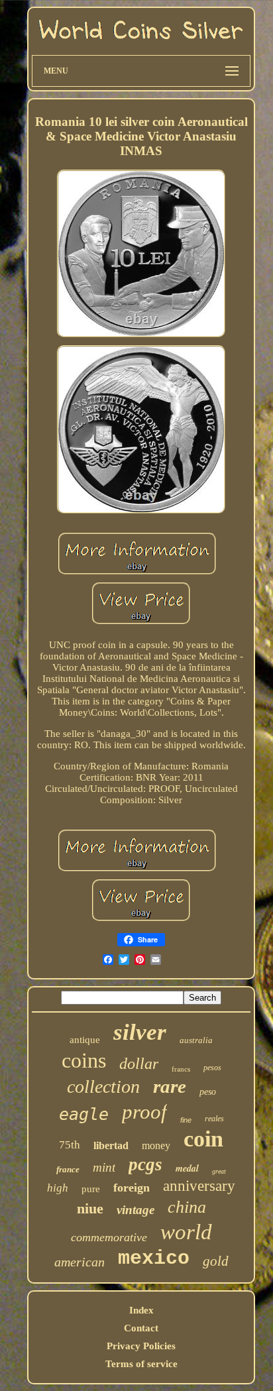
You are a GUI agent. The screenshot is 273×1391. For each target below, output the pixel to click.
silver (139, 1032)
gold (216, 1261)
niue (90, 1208)
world (186, 1232)
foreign (131, 1187)
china (187, 1207)
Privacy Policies (141, 1346)
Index (141, 1310)
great (219, 1171)
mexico (154, 1258)
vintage (135, 1210)
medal (187, 1168)
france (68, 1169)
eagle (84, 1114)
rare (169, 1086)
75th (69, 1145)
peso (207, 1092)
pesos (212, 1067)
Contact (141, 1328)
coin (203, 1139)
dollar (138, 1063)
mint (104, 1167)
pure (91, 1189)
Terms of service (141, 1364)
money (156, 1145)
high (57, 1188)
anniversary (199, 1186)
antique (85, 1039)
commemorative (109, 1237)
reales (214, 1118)
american (79, 1261)
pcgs (145, 1164)
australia (196, 1040)
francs (181, 1069)
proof (144, 1111)
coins (84, 1060)
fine (185, 1120)
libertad (111, 1145)
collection (103, 1086)
